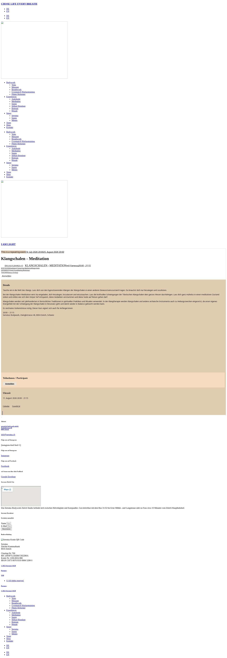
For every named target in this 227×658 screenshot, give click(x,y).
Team (8, 123)
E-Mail (4, 526)
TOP (2, 575)
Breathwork (16, 89)
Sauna (14, 104)
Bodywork (10, 82)
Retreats (15, 108)
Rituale (14, 111)
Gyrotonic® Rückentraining (23, 92)
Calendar (6, 406)
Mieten (14, 120)
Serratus (15, 115)
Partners (4, 570)
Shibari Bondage (18, 106)
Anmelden (9, 383)
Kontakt (9, 127)
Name (4, 523)
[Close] (2, 413)
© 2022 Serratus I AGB (8, 566)
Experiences (11, 97)
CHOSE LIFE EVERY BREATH (19, 3)
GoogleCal (16, 406)
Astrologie (16, 99)
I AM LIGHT (8, 244)
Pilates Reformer (18, 94)
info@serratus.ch (8, 434)
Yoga (14, 85)
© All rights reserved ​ (15, 581)
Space (8, 113)
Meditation (16, 101)
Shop (8, 125)
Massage (15, 87)
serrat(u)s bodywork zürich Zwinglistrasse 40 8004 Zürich (9, 427)
